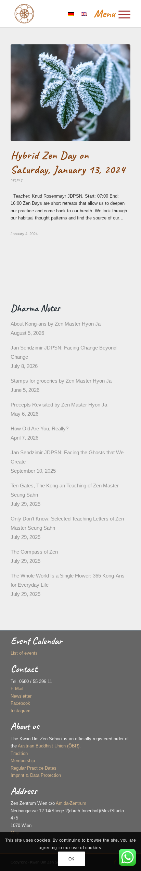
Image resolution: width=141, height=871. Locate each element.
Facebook (20, 703)
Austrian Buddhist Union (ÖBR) (48, 745)
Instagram (20, 710)
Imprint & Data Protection (36, 775)
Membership (23, 760)
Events (16, 180)
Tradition (19, 753)
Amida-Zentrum (71, 803)
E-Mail (17, 688)
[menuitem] (108, 13)
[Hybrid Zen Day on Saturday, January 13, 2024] (70, 92)
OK (71, 859)
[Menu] (108, 13)
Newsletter (21, 696)
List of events (24, 653)
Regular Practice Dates (33, 768)
